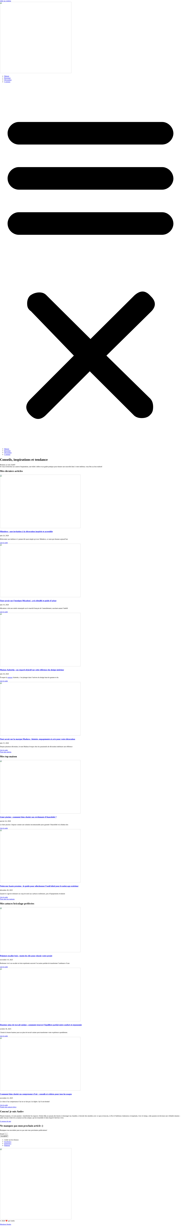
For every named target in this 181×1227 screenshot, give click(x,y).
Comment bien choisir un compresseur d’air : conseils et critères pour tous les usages (36, 1094)
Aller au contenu (5, 1)
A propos (7, 82)
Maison (6, 76)
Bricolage (7, 78)
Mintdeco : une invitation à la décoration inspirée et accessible (26, 531)
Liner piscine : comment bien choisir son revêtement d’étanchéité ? (28, 817)
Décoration (8, 80)
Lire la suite (4, 543)
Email (2, 1134)
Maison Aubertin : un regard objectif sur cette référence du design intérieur (32, 670)
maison (10, 677)
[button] (90, 265)
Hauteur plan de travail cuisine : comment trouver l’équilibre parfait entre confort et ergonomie (41, 1025)
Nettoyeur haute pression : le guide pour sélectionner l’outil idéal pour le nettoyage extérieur (39, 886)
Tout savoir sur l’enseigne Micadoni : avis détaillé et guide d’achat (28, 601)
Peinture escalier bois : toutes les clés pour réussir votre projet (26, 956)
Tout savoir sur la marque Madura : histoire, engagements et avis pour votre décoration (37, 739)
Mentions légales (5, 1224)
